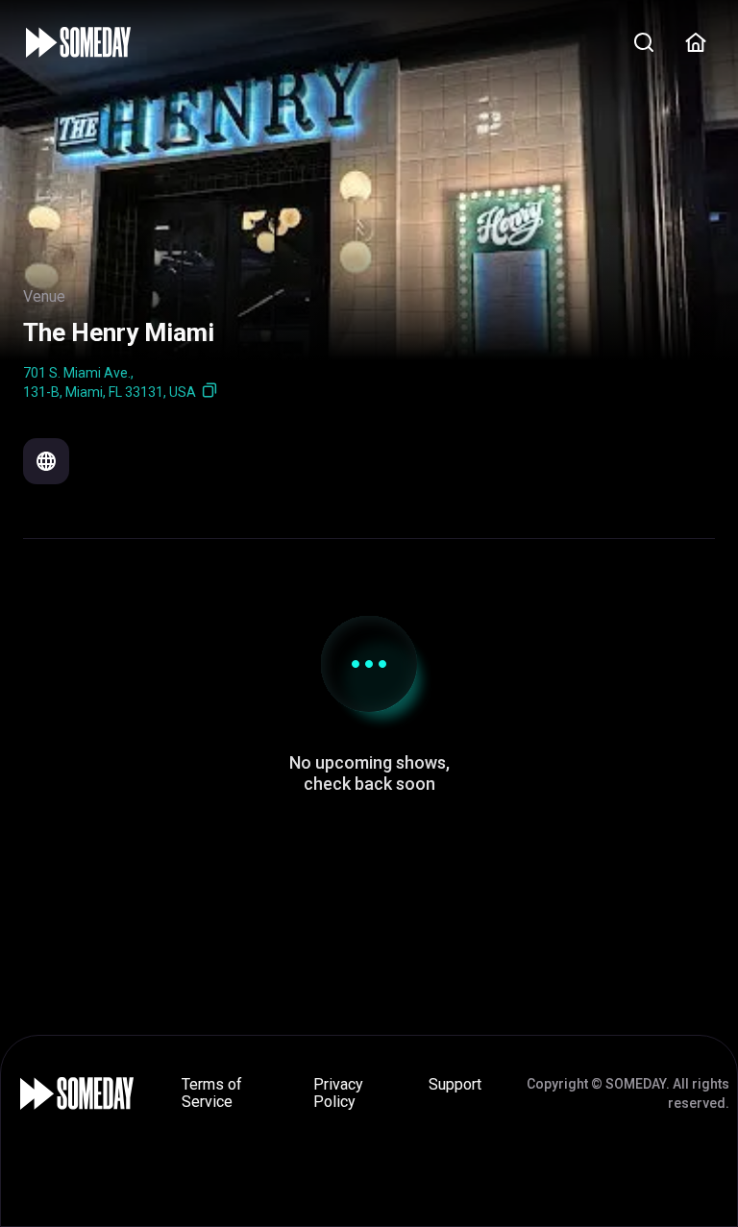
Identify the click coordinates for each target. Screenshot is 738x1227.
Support (455, 1084)
